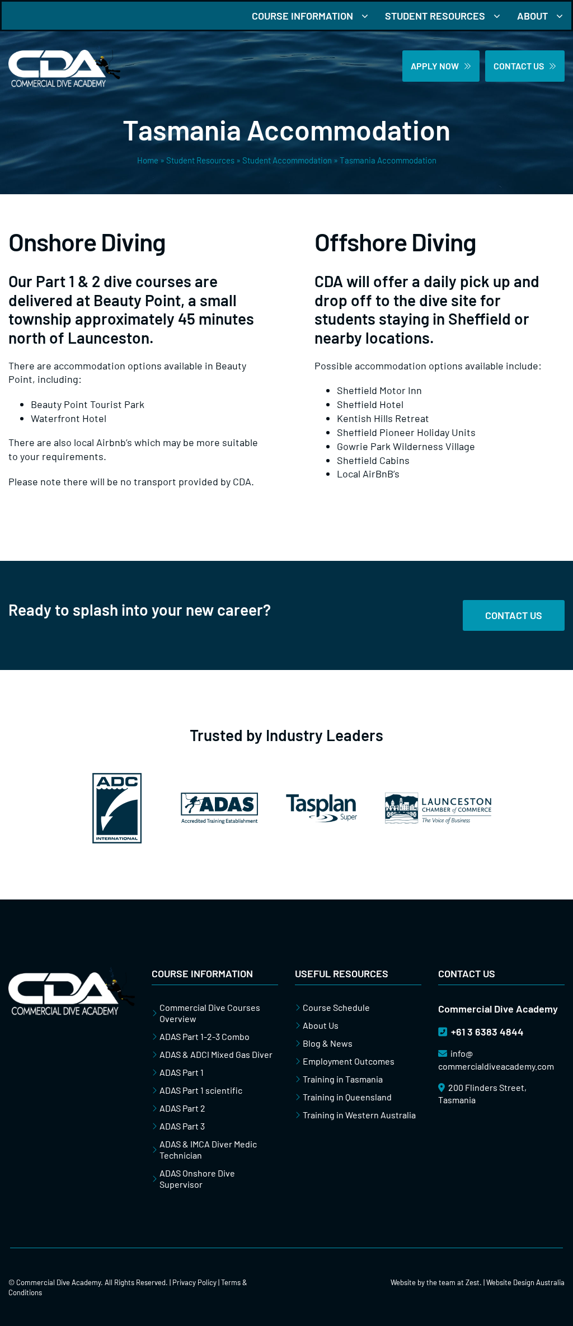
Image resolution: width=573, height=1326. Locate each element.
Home (147, 160)
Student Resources (200, 160)
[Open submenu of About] (563, 16)
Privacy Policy (194, 1282)
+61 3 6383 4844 (486, 1031)
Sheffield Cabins (373, 460)
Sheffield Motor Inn (379, 390)
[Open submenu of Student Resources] (501, 16)
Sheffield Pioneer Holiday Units (406, 432)
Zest (473, 1282)
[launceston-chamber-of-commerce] (438, 797)
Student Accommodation (287, 160)
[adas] (219, 797)
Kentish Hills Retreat (383, 418)
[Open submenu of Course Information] (369, 16)
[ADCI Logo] (117, 778)
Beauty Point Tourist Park (87, 404)
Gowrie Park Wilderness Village (406, 446)
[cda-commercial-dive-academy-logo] (64, 50)
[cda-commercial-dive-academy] (71, 972)
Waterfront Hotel (68, 418)
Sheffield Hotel (370, 404)
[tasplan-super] (321, 799)
